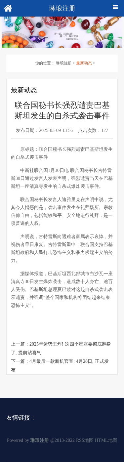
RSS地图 (85, 440)
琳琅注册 (64, 63)
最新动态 (84, 63)
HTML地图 (106, 440)
